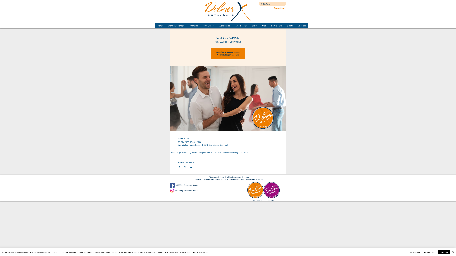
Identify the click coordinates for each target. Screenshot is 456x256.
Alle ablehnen (429, 252)
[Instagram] (172, 190)
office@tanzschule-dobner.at (238, 177)
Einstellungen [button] (415, 252)
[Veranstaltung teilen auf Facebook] (179, 167)
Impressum (271, 200)
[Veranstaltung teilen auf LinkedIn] (191, 167)
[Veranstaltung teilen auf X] (185, 167)
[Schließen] (453, 252)
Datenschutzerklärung (200, 252)
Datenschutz (257, 200)
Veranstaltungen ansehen (228, 55)
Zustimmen (444, 252)
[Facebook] (172, 185)
